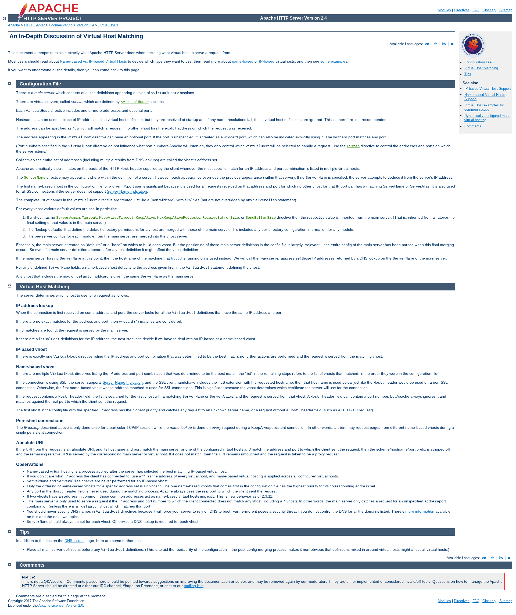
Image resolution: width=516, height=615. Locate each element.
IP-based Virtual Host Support (487, 89)
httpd (176, 258)
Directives (462, 10)
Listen (353, 146)
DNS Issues (74, 540)
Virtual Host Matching (481, 68)
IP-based (266, 61)
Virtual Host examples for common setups (484, 107)
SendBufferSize (261, 217)
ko (444, 44)
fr (435, 44)
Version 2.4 (85, 25)
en (427, 44)
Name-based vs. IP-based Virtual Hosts (93, 61)
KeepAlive (145, 217)
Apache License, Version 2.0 (60, 605)
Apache (14, 25)
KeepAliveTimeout (116, 217)
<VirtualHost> (135, 102)
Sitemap (505, 10)
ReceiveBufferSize (220, 217)
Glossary (489, 10)
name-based (242, 61)
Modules (444, 10)
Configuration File (478, 62)
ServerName (34, 177)
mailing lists (193, 586)
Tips (467, 74)
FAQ (475, 10)
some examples (333, 61)
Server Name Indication (127, 191)
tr (452, 44)
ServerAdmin (68, 217)
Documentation (60, 25)
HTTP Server (34, 25)
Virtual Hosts (108, 25)
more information (419, 511)
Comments (472, 126)
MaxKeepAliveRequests (178, 217)
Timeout (89, 217)
